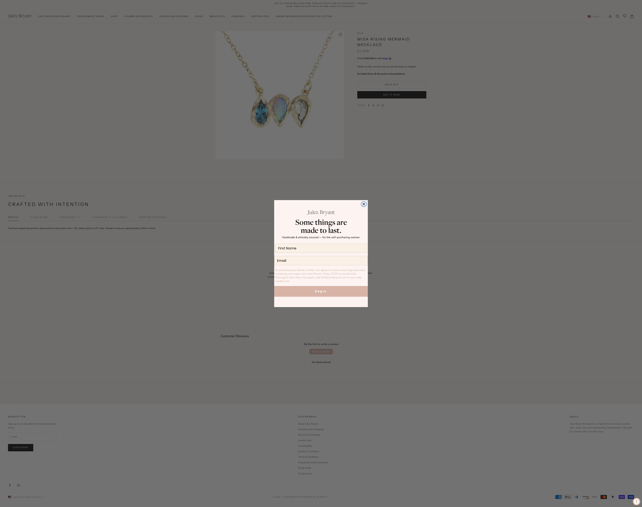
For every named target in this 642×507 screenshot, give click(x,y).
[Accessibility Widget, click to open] (636, 501)
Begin (321, 291)
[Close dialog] (363, 204)
